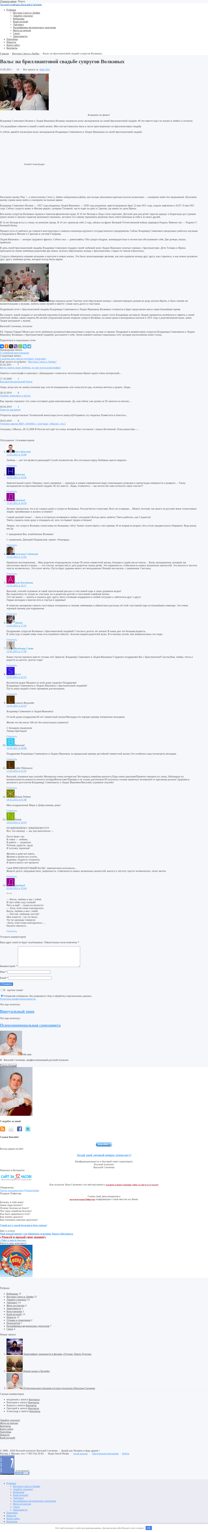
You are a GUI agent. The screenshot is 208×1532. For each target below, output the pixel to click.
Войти (125, 1453)
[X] (11, 346)
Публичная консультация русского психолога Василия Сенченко (59, 1388)
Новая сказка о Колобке (36, 1371)
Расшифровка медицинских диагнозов (27, 1326)
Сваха (9, 1329)
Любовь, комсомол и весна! (15, 395)
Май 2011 (44, 69)
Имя (3, 971)
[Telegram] (29, 346)
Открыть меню (8, 1)
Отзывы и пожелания (18, 1320)
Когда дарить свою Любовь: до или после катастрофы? (30, 367)
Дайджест (11, 1302)
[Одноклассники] (6, 346)
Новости (11, 1317)
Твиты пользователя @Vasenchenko (19, 1190)
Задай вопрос (80, 1453)
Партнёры (12, 1512)
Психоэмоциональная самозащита (30, 1025)
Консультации (14, 1311)
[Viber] (16, 346)
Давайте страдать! (16, 1299)
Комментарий (8, 966)
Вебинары (12, 1293)
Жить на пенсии (15, 1305)
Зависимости (13, 1308)
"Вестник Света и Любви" (42, 361)
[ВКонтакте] (2, 346)
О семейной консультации (14, 352)
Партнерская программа (105, 1453)
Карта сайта (13, 1518)
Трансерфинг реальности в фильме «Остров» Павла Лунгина (57, 1354)
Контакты (34, 1399)
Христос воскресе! (10, 409)
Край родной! (14, 1314)
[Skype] (25, 346)
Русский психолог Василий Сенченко (21, 4)
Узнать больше (8, 1065)
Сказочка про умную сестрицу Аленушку (23, 358)
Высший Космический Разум (16, 381)
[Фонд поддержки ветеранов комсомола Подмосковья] (16, 1276)
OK (148, 1528)
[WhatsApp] (20, 346)
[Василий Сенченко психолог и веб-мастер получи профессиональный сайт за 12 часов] (16, 1181)
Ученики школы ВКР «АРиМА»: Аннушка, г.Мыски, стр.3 (32, 423)
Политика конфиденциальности (18, 998)
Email (4, 977)
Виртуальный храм (17, 1011)
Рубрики (11, 1483)
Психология (13, 1323)
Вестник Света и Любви (20, 1296)
